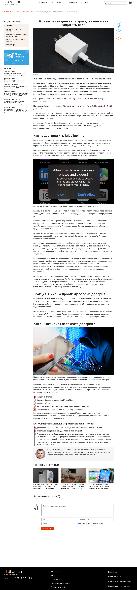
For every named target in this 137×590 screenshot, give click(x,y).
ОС (52, 3)
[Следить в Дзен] (31, 578)
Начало (9, 26)
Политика (112, 572)
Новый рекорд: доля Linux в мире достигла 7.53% (15, 80)
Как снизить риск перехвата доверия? (16, 40)
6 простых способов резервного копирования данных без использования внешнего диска (14, 102)
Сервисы (85, 3)
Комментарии (11, 45)
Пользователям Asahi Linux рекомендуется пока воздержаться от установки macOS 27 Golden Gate (16, 110)
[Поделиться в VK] (118, 21)
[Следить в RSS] (15, 578)
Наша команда (114, 577)
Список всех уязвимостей (119, 581)
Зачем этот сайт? (59, 587)
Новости (43, 3)
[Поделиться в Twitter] (118, 32)
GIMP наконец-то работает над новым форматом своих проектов (15, 74)
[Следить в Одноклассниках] (29, 578)
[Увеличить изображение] (73, 50)
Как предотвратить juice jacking (15, 30)
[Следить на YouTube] (18, 578)
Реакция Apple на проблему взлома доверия (16, 35)
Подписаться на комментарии (91, 523)
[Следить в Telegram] (21, 578)
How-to (60, 3)
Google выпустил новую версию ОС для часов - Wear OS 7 (16, 87)
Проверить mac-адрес (61, 583)
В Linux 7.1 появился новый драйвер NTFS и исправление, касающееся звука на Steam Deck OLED (16, 94)
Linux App (72, 3)
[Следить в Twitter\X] (23, 578)
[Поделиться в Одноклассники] (118, 37)
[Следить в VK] (26, 578)
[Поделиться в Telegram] (118, 26)
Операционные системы (119, 586)
